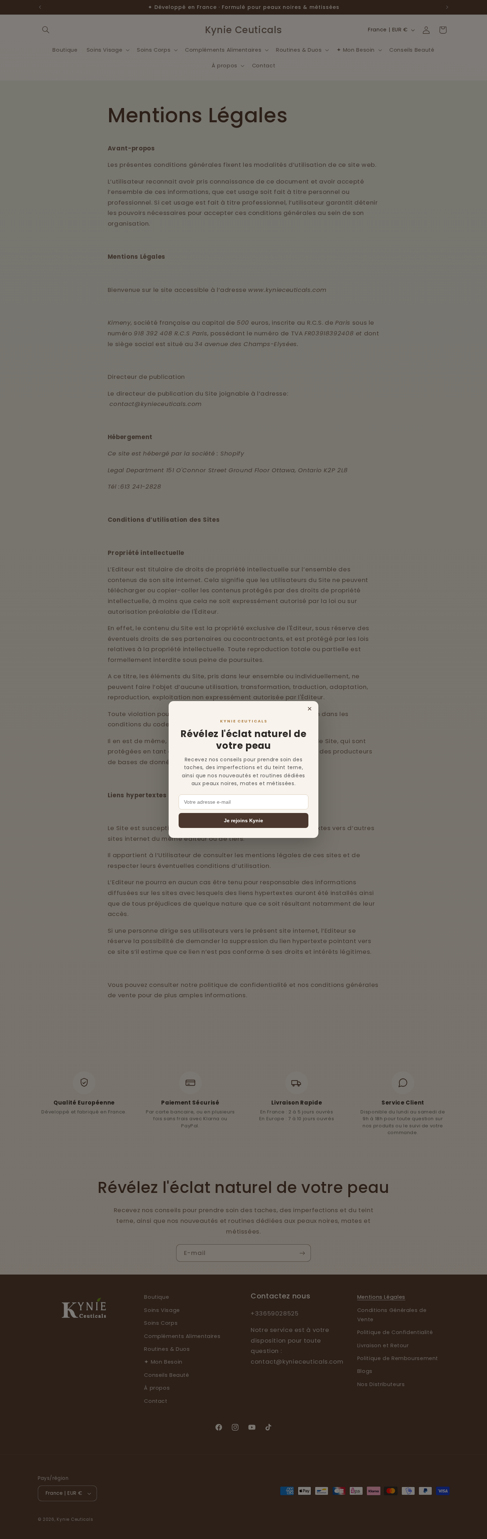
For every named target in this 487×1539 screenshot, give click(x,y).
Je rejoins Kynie (243, 820)
